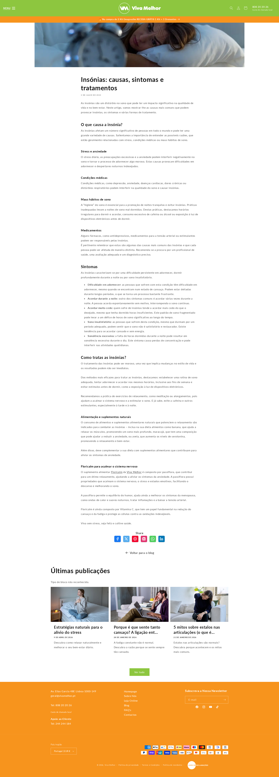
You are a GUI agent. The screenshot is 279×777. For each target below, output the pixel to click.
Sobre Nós (130, 695)
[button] (6, 8)
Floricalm (116, 471)
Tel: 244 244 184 (61, 723)
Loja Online (131, 700)
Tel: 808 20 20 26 (61, 705)
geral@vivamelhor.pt (63, 695)
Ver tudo (139, 672)
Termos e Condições (151, 765)
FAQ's (127, 709)
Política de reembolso (172, 765)
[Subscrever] (224, 700)
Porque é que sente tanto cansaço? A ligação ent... (137, 629)
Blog (126, 705)
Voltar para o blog (142, 553)
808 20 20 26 (260, 6)
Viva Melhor (134, 471)
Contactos (130, 714)
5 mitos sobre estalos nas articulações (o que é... (197, 629)
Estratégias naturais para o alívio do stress (78, 629)
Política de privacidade (129, 765)
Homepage (130, 691)
